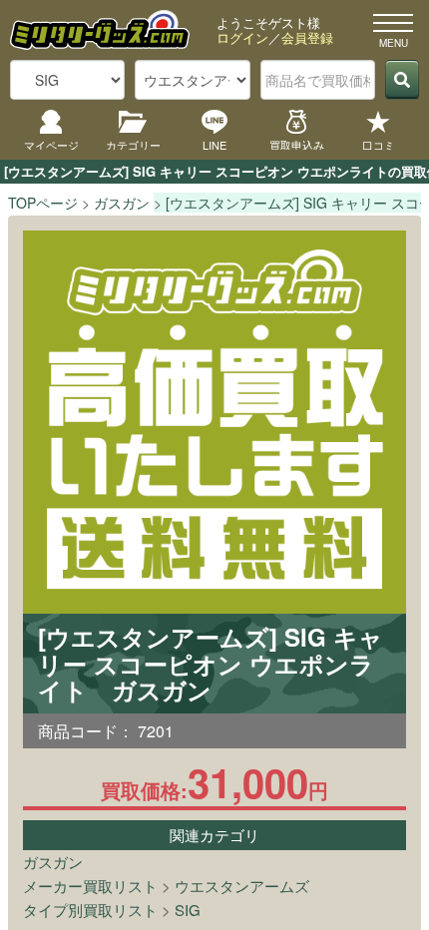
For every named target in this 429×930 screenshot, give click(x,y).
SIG (188, 909)
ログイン (242, 37)
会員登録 (307, 37)
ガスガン (53, 861)
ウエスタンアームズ (242, 885)
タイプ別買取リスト (90, 909)
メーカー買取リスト (90, 885)
